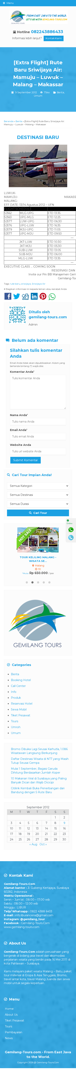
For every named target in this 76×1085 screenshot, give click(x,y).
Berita (60, 92)
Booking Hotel (21, 680)
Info (13, 692)
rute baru (15, 283)
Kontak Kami (54, 38)
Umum (38, 95)
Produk (16, 697)
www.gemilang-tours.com (21, 927)
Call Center (18, 686)
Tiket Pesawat (20, 715)
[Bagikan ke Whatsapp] (52, 298)
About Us (11, 1014)
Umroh (15, 727)
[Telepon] (71, 538)
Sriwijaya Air (38, 283)
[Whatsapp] (71, 530)
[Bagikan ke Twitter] (17, 298)
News (9, 1038)
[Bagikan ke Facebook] (8, 298)
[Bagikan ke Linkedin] (34, 298)
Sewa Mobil (19, 709)
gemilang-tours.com (48, 317)
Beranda (8, 121)
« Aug (33, 844)
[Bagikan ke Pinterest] (43, 298)
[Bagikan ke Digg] (25, 298)
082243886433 (47, 31)
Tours (14, 721)
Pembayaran (13, 1032)
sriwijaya (26, 283)
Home (9, 1009)
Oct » (43, 844)
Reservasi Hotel (21, 703)
